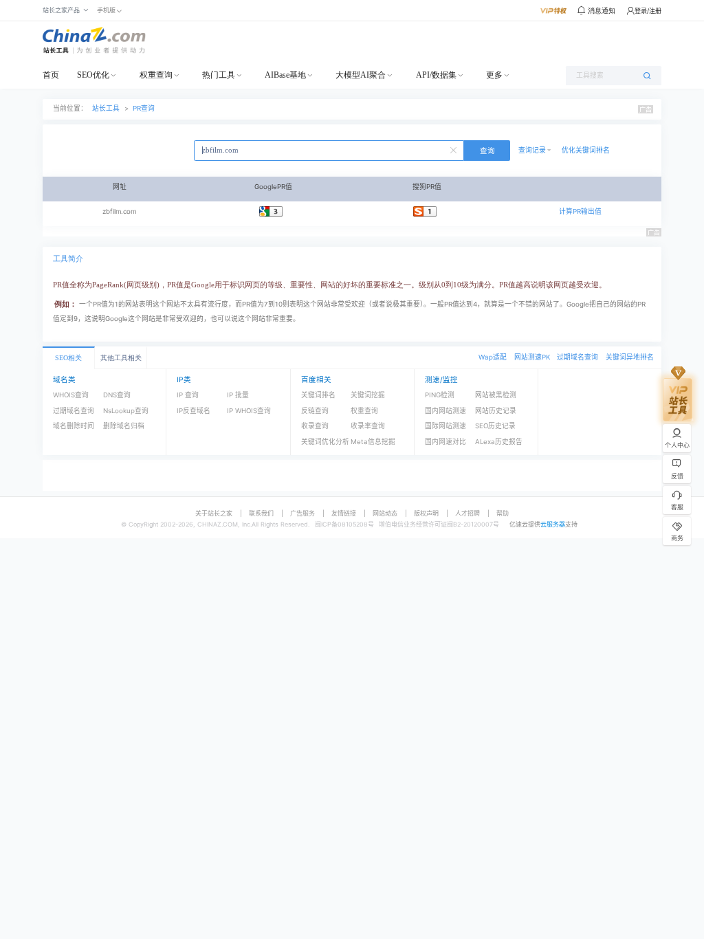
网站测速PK (532, 357)
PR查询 (144, 108)
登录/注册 (648, 10)
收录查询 (315, 426)
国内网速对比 (445, 441)
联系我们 (261, 513)
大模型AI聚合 (361, 75)
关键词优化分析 (325, 441)
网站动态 (385, 513)
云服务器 (552, 524)
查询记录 (532, 150)
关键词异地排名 (630, 357)
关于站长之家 (213, 513)
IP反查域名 (193, 411)
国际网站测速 (445, 426)
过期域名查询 (577, 357)
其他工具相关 (121, 358)
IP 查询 (188, 395)
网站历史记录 (495, 411)
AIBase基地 (285, 75)
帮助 (502, 513)
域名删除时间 (73, 426)
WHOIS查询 (71, 395)
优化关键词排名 (586, 150)
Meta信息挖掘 (373, 441)
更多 (494, 75)
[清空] (455, 149)
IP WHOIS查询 (249, 411)
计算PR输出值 (580, 211)
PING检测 (439, 395)
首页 (51, 75)
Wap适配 (492, 357)
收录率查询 (368, 426)
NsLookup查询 (125, 411)
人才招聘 (467, 513)
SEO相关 (68, 358)
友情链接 (343, 513)
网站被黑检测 (495, 395)
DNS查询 (117, 395)
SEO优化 (93, 75)
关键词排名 (318, 395)
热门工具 (218, 75)
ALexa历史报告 (498, 441)
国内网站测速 (445, 411)
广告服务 (302, 513)
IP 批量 (238, 395)
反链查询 (315, 411)
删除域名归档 (123, 426)
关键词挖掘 (368, 395)
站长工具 (106, 108)
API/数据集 (436, 75)
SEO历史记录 (495, 426)
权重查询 (156, 75)
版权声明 (426, 513)
